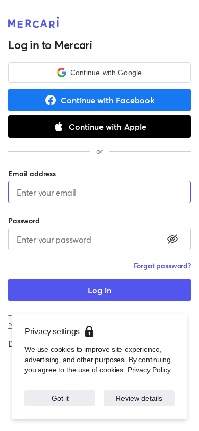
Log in (99, 289)
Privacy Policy (149, 370)
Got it (60, 398)
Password (24, 220)
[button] (99, 72)
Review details (139, 398)
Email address (32, 173)
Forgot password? (162, 265)
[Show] (172, 239)
